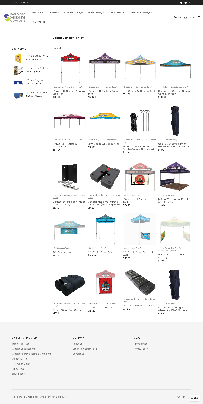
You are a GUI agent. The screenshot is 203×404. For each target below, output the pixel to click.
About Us (77, 343)
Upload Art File (19, 358)
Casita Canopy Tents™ (73, 87)
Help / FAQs (18, 368)
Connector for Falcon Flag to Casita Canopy (69, 203)
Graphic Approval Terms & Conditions (31, 353)
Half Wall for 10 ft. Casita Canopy (172, 256)
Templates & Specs (22, 343)
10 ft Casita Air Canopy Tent (139, 91)
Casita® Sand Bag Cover (67, 310)
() (191, 17)
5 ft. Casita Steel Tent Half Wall (138, 253)
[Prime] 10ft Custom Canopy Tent (104, 92)
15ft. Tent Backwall (63, 252)
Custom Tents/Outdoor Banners (171, 249)
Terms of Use (140, 343)
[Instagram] (190, 2)
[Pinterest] (185, 2)
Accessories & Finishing (133, 140)
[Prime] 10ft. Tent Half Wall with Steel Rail (173, 201)
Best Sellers (58, 87)
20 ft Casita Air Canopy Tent (104, 144)
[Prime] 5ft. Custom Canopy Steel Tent (69, 92)
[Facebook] (177, 2)
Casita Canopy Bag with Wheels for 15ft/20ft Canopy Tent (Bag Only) (174, 310)
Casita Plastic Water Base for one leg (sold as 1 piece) (104, 203)
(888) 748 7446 (20, 2)
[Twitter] (181, 2)
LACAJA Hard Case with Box (138, 305)
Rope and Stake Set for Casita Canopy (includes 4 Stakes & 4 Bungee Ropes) (138, 149)
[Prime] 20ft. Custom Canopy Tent (65, 145)
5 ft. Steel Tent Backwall (101, 307)
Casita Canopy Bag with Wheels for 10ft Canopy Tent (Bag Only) (174, 146)
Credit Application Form (85, 348)
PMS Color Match (21, 363)
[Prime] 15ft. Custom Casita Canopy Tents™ (174, 92)
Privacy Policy (141, 348)
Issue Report (18, 373)
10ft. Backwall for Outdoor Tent (137, 201)
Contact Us (78, 353)
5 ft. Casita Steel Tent (100, 252)
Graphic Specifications (23, 348)
